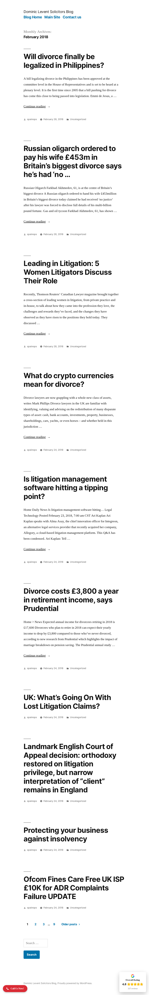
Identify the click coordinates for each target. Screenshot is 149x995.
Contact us (72, 17)
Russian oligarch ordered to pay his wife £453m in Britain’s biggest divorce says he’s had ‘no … (72, 161)
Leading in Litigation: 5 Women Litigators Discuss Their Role (68, 272)
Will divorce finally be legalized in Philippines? (64, 60)
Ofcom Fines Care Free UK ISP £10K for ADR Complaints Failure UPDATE (74, 888)
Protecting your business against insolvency (66, 834)
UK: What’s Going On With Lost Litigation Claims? (67, 701)
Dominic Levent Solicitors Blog (48, 11)
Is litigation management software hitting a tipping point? (66, 488)
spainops (32, 119)
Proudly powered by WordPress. (74, 983)
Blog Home (33, 17)
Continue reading (37, 106)
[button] (15, 988)
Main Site (52, 17)
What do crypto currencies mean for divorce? (68, 380)
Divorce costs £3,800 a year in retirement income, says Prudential (71, 600)
